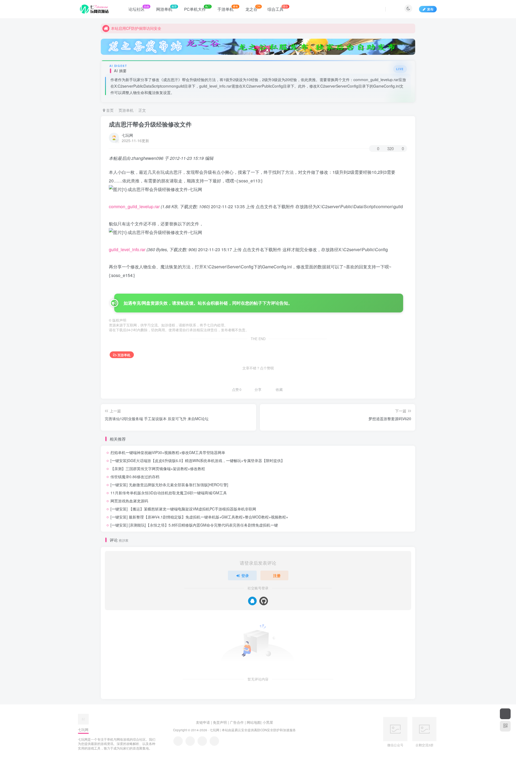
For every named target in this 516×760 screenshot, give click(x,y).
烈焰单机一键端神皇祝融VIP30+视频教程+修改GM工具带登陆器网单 (167, 452)
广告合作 (237, 722)
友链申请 (203, 722)
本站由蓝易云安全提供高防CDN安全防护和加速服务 (259, 730)
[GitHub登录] (263, 601)
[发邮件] (214, 741)
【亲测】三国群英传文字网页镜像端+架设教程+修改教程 (157, 468)
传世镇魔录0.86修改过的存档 (134, 476)
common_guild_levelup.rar (134, 206)
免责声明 (220, 722)
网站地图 (254, 722)
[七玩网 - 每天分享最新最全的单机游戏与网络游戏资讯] (83, 718)
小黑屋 (268, 722)
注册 (277, 575)
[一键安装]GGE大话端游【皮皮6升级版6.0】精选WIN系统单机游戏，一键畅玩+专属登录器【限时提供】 (197, 460)
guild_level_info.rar (127, 249)
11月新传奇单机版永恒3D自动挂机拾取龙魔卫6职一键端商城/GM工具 (168, 492)
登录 (245, 575)
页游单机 (126, 110)
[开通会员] (505, 713)
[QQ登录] (252, 601)
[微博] (202, 741)
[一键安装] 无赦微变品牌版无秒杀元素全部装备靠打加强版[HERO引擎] (169, 484)
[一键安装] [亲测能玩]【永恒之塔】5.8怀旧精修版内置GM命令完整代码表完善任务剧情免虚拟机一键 (194, 525)
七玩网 (127, 135)
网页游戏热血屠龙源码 (129, 500)
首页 (109, 110)
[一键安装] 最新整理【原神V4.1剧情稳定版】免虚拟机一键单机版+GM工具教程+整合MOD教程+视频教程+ (199, 517)
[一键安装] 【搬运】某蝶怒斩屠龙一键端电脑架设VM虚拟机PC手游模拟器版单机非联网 (183, 509)
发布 (430, 9)
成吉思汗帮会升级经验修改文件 (150, 124)
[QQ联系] (190, 741)
